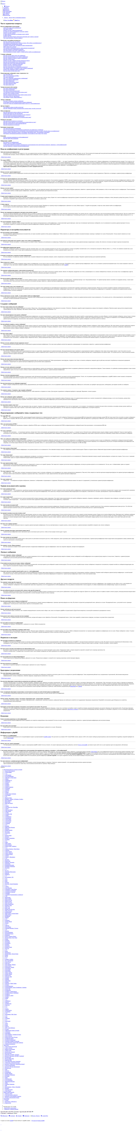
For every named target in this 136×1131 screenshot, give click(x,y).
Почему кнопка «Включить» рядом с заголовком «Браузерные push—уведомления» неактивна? (26, 132)
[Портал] (3, 1)
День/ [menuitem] (10, 20)
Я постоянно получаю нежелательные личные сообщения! (17, 102)
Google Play (45, 1115)
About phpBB (10, 738)
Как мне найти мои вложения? (10, 138)
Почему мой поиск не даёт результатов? (13, 113)
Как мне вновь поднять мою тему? (11, 70)
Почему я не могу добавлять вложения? (13, 64)
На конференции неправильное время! (12, 44)
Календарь (7, 15)
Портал (7, 6)
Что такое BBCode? (8, 74)
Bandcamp (26, 1115)
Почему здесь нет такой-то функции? (12, 143)
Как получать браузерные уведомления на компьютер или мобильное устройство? (23, 129)
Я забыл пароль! (7, 35)
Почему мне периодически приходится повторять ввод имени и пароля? (20, 36)
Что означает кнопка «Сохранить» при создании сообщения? (18, 68)
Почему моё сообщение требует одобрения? (14, 69)
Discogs (37, 1115)
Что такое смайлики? (8, 77)
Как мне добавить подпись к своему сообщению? (15, 58)
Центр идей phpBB (82, 744)
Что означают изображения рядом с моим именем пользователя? (18, 48)
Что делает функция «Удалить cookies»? (13, 38)
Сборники (7, 12)
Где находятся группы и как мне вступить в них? (15, 92)
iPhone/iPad (73, 686)
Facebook (12, 1115)
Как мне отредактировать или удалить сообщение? (15, 56)
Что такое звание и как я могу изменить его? (14, 50)
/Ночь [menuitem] (17, 20)
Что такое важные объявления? (10, 79)
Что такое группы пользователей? (11, 91)
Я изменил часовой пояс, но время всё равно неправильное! (18, 45)
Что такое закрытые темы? (9, 83)
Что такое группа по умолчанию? (11, 96)
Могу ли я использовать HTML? (11, 75)
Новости (6, 8)
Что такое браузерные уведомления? (12, 128)
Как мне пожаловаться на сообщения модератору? (15, 67)
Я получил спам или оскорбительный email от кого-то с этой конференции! (21, 103)
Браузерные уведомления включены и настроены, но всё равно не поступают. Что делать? (25, 133)
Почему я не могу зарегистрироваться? (12, 30)
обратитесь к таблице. (73, 709)
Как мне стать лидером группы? (11, 93)
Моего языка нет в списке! (9, 46)
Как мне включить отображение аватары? (13, 49)
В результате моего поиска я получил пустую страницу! (16, 114)
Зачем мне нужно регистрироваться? (12, 27)
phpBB (66, 264)
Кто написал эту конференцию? (11, 142)
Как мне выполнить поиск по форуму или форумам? (16, 112)
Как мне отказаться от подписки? (11, 124)
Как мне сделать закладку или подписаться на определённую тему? (19, 122)
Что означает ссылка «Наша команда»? (12, 97)
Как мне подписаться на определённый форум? (14, 123)
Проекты (6, 10)
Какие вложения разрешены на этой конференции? (15, 137)
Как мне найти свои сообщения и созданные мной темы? (17, 117)
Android (80, 686)
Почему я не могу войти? (9, 32)
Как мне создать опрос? (9, 59)
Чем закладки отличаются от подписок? (13, 121)
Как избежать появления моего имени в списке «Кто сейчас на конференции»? (22, 43)
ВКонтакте (5, 1115)
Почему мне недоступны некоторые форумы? (14, 63)
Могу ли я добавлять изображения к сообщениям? (15, 78)
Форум (6, 7)
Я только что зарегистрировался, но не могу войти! (15, 31)
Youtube (19, 1115)
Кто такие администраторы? (10, 88)
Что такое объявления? (8, 80)
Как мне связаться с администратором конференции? (16, 146)
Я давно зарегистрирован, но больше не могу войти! (16, 34)
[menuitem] (9, 1107)
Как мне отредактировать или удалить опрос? (14, 62)
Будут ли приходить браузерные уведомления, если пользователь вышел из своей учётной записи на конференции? (31, 131)
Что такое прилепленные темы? (11, 82)
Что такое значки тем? (8, 84)
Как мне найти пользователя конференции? (14, 116)
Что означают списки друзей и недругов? (13, 107)
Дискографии (8, 11)
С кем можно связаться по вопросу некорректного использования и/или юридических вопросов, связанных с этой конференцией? (35, 144)
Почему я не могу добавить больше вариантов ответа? (16, 60)
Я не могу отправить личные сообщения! (13, 101)
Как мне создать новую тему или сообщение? (14, 55)
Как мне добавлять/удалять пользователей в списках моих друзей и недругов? (22, 108)
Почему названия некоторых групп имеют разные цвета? (17, 94)
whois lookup (94, 751)
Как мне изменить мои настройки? (11, 41)
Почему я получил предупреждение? (12, 65)
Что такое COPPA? (7, 29)
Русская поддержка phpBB (38, 1120)
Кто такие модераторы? (9, 89)
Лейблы (7, 14)
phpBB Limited (47, 736)
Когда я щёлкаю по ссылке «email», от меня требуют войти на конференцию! (22, 51)
